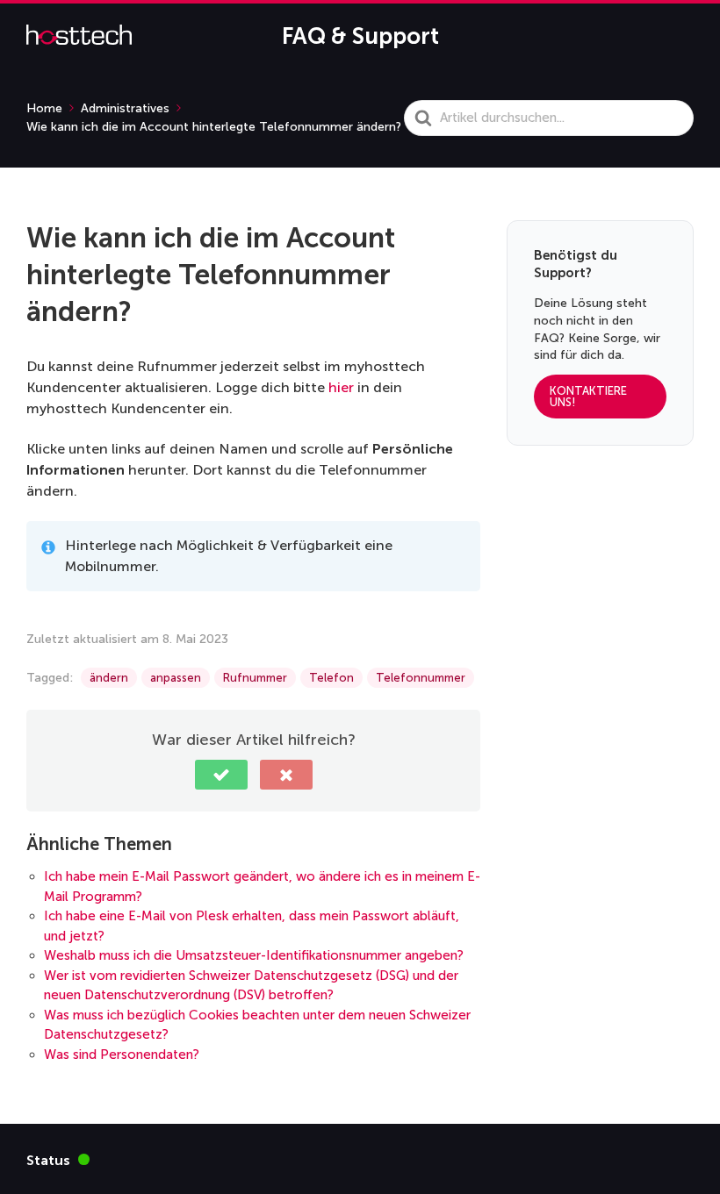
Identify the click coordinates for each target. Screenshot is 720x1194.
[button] (221, 775)
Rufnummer (255, 677)
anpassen (175, 677)
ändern (109, 677)
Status (58, 1159)
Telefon (331, 677)
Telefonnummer (420, 677)
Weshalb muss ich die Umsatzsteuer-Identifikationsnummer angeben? (254, 955)
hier (341, 387)
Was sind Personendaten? (121, 1054)
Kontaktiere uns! (588, 396)
